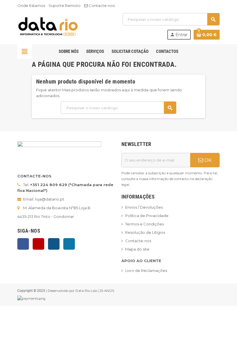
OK (207, 160)
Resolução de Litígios (145, 232)
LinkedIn (69, 244)
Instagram (54, 244)
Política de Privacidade (147, 215)
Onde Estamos (31, 5)
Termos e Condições (144, 224)
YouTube (38, 244)
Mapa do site (137, 249)
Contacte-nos (101, 5)
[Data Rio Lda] (48, 25)
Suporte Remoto (65, 5)
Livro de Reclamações (146, 270)
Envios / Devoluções (144, 207)
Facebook (23, 244)
